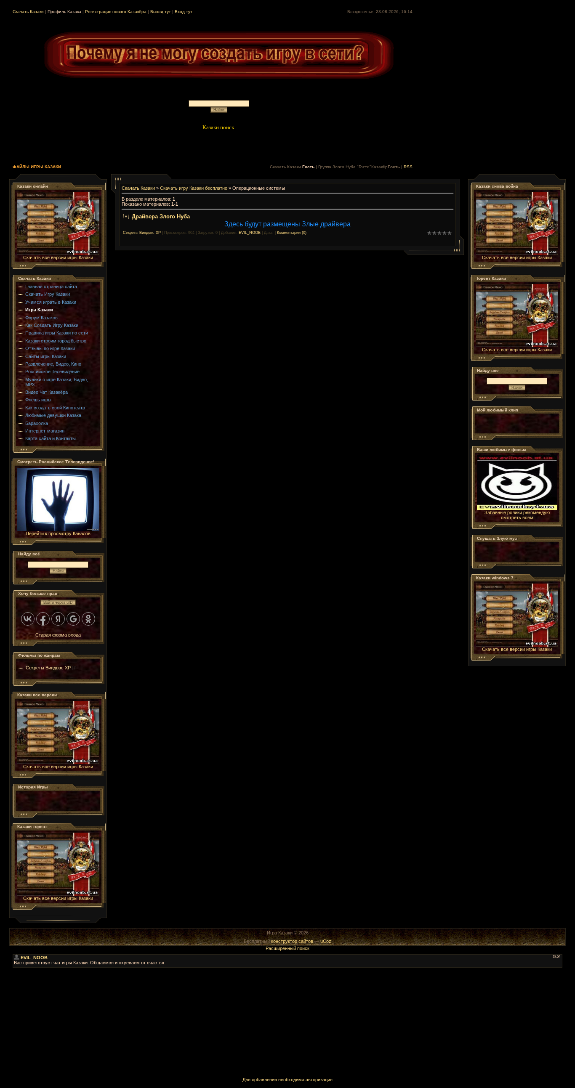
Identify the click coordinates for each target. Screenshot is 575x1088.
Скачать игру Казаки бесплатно (193, 188)
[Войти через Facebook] (43, 619)
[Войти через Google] (73, 619)
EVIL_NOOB (250, 233)
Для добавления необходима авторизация (287, 1079)
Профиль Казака (64, 11)
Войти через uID (58, 602)
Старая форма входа (58, 634)
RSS (408, 167)
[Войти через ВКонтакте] (28, 619)
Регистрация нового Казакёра (115, 11)
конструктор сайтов (292, 941)
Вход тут (183, 11)
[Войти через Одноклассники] (88, 619)
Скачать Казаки (28, 11)
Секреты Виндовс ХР (48, 667)
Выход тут (160, 11)
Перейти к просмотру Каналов (58, 533)
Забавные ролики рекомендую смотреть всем (517, 515)
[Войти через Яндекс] (58, 619)
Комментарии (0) (291, 233)
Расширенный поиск (287, 948)
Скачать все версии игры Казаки (58, 257)
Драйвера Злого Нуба (161, 216)
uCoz (325, 941)
